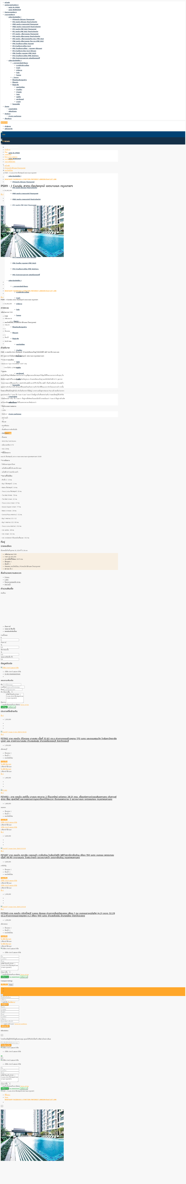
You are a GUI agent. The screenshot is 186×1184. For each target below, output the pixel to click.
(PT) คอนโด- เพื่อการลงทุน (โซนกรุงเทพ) (25, 34)
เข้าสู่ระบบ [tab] (8, 988)
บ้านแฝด (19, 92)
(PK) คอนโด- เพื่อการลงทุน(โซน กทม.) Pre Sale (28, 39)
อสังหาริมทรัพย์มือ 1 (15, 17)
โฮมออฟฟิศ (16, 104)
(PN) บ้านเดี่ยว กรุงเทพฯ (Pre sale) (24, 53)
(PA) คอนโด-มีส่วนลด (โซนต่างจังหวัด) (24, 22)
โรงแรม (18, 75)
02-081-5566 (9, 674)
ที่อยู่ (6, 152)
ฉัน (2, 692)
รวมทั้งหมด (4, 635)
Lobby (7, 579)
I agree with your (15, 1024)
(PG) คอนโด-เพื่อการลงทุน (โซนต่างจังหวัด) (26, 36)
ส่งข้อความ (12, 707)
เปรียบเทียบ (4, 985)
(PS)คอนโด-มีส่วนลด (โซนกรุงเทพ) (23, 19)
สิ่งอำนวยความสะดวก (11, 157)
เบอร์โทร (3, 687)
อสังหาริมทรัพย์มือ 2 (15, 61)
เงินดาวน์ (3, 642)
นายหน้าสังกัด (13, 109)
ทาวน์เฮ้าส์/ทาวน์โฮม (22, 65)
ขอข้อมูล (4, 707)
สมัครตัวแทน (13, 111)
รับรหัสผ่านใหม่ (6, 1045)
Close (11, 985)
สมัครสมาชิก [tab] (8, 991)
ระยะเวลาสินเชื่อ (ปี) (7, 657)
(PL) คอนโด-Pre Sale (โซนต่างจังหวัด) (25, 32)
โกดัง (18, 73)
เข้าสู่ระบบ (8, 126)
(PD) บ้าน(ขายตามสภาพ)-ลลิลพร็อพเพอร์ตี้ (26, 58)
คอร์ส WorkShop (15, 10)
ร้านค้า (18, 68)
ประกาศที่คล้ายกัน (10, 162)
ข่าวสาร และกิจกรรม (15, 116)
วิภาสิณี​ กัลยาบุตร (6, 764)
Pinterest (35, 179)
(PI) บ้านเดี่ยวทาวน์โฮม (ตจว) (21, 46)
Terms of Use (24, 705)
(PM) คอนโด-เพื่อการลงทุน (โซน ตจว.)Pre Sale (28, 41)
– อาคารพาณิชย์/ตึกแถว (20, 63)
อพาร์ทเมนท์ (20, 99)
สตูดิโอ (18, 97)
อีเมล (2, 689)
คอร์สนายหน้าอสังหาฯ (12, 5)
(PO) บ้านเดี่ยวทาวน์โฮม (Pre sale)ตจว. (25, 56)
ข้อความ (3, 702)
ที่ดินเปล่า (15, 82)
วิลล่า (18, 94)
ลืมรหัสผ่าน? (11, 1002)
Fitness (7, 577)
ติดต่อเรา (7, 114)
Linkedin (42, 179)
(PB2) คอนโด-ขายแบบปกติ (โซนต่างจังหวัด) (26, 27)
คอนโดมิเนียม (20, 87)
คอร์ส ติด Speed (14, 7)
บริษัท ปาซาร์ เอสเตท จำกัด (9, 822)
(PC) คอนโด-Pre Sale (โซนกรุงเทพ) (24, 29)
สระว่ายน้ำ (8, 584)
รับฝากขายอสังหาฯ (11, 12)
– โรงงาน (15, 78)
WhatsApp (9, 179)
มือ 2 (2, 715)
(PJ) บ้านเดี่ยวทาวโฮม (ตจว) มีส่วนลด (24, 51)
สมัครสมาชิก (8, 129)
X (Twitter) (26, 179)
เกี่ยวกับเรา (8, 119)
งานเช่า (18, 102)
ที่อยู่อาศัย (15, 85)
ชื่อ (2, 685)
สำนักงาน (19, 70)
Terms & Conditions (20, 1024)
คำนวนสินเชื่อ (9, 159)
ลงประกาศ (4, 123)
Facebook (17, 179)
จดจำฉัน (5, 1002)
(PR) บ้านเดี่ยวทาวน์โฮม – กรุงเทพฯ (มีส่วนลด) (27, 48)
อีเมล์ (48, 179)
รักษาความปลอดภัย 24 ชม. (13, 582)
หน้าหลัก (7, 3)
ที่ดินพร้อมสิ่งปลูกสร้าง (19, 80)
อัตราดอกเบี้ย (5, 650)
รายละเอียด (8, 154)
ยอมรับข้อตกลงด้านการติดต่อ (16, 705)
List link (53, 179)
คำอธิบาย (7, 149)
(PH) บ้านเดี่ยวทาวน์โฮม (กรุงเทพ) (23, 44)
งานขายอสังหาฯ (10, 15)
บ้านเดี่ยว (19, 90)
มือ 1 (2, 194)
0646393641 (16, 674)
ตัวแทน (7, 107)
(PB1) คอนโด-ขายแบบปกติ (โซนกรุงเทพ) (25, 24)
